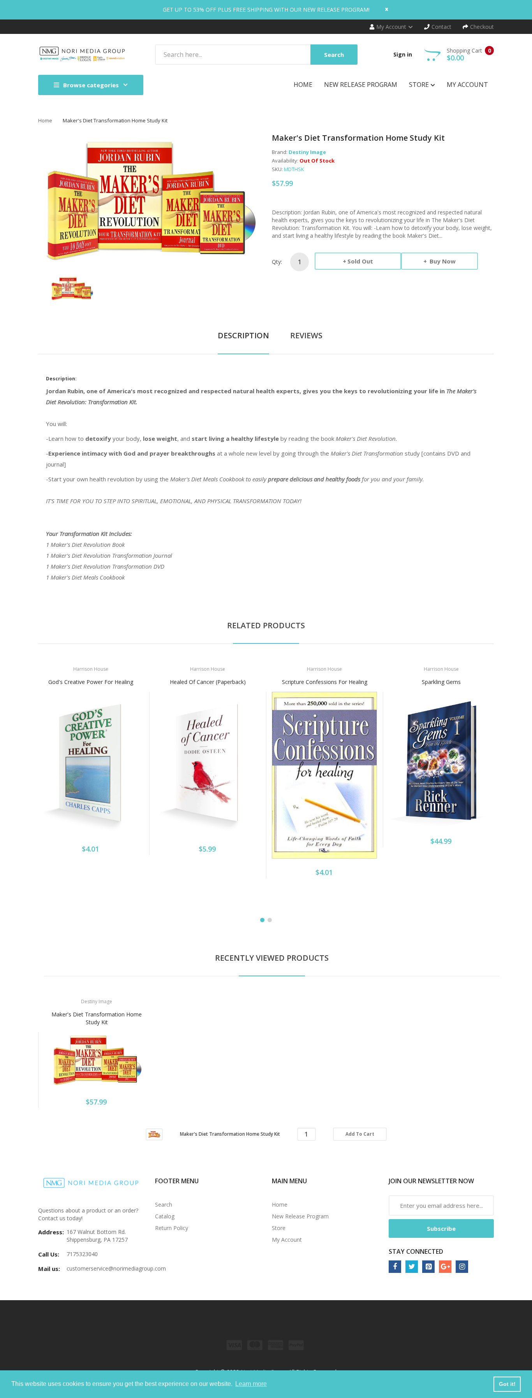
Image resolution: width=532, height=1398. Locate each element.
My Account (287, 1239)
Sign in (402, 54)
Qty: (277, 261)
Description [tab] (243, 335)
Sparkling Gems (441, 682)
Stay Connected (416, 1251)
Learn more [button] (251, 1383)
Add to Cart (359, 1134)
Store (278, 1228)
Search (163, 1204)
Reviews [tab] (306, 335)
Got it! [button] (507, 1384)
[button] (46, 775)
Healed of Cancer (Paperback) (208, 682)
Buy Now (442, 261)
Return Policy (171, 1228)
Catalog (164, 1216)
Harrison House (90, 669)
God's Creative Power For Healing (90, 682)
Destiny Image (307, 152)
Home (45, 120)
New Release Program (300, 1216)
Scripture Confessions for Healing (324, 682)
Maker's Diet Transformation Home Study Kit (96, 1018)
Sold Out (360, 261)
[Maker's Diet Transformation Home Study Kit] (72, 288)
